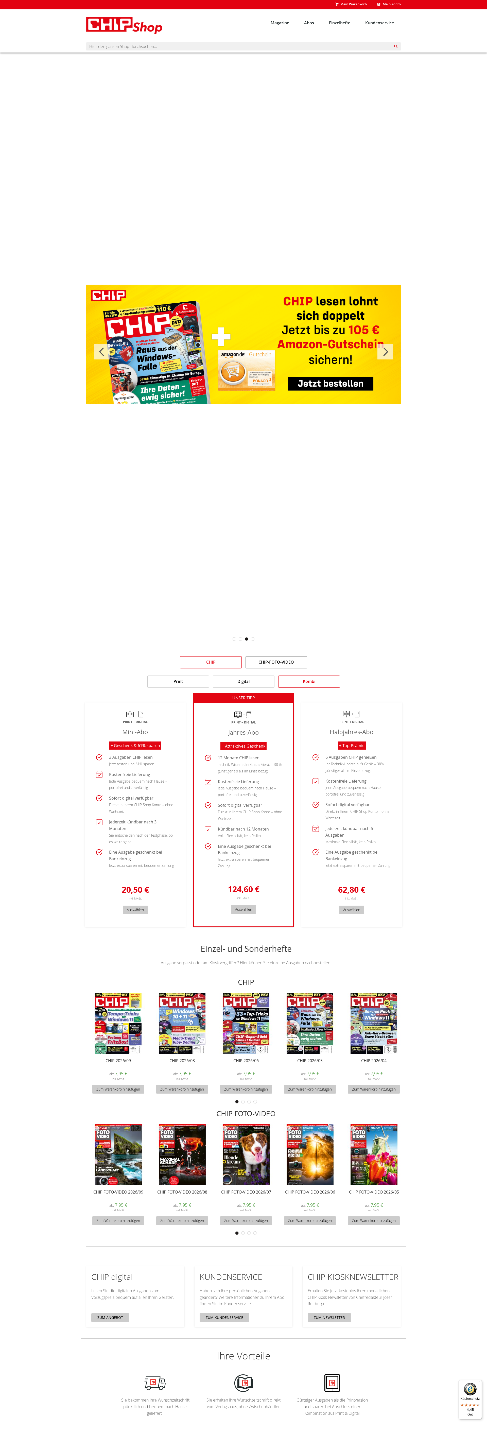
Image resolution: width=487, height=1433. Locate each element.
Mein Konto (391, 4)
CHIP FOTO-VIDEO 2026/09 (118, 1192)
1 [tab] (234, 639)
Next (385, 351)
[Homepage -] (124, 25)
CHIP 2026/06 (246, 1060)
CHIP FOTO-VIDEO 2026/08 (182, 1192)
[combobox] (243, 46)
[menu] (332, 22)
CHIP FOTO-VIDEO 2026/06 (310, 1192)
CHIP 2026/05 (310, 1060)
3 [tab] (246, 639)
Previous (102, 351)
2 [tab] (240, 639)
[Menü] (479, 1383)
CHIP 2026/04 (374, 1060)
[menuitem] (280, 22)
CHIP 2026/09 (118, 1060)
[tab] (211, 662)
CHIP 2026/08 (182, 1060)
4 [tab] (252, 639)
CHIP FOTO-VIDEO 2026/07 (246, 1192)
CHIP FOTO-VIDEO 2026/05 (374, 1192)
